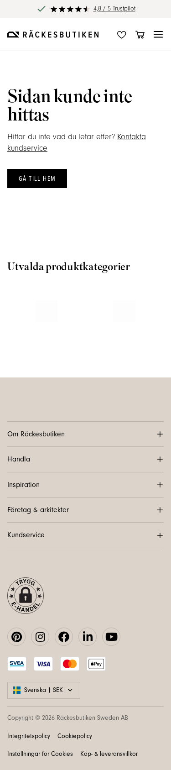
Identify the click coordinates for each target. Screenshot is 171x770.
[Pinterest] (16, 637)
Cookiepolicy (74, 736)
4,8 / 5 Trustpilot (114, 8)
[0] (140, 35)
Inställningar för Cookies (40, 754)
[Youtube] (111, 637)
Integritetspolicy (28, 736)
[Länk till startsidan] (52, 34)
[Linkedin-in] (87, 637)
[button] (158, 35)
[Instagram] (40, 637)
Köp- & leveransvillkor (109, 754)
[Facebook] (64, 637)
